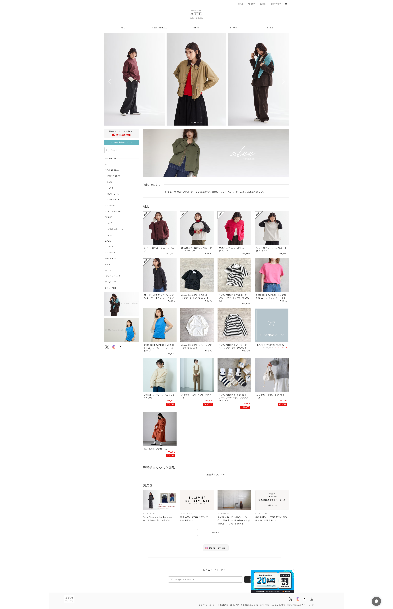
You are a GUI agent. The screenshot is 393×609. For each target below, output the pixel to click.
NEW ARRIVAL (112, 170)
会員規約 (244, 605)
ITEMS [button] (196, 27)
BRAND (109, 217)
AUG (109, 223)
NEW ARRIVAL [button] (159, 27)
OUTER (111, 205)
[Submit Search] (107, 150)
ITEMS (108, 181)
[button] (192, 122)
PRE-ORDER (114, 176)
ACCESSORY (114, 211)
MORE (215, 532)
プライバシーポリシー (207, 605)
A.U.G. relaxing (115, 229)
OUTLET (112, 252)
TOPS (110, 187)
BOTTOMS (113, 193)
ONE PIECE (113, 199)
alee (109, 234)
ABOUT (251, 3)
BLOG (263, 3)
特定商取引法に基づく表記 (228, 605)
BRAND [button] (233, 27)
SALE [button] (270, 27)
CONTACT (276, 3)
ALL (123, 27)
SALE (108, 240)
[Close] (294, 570)
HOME (240, 3)
